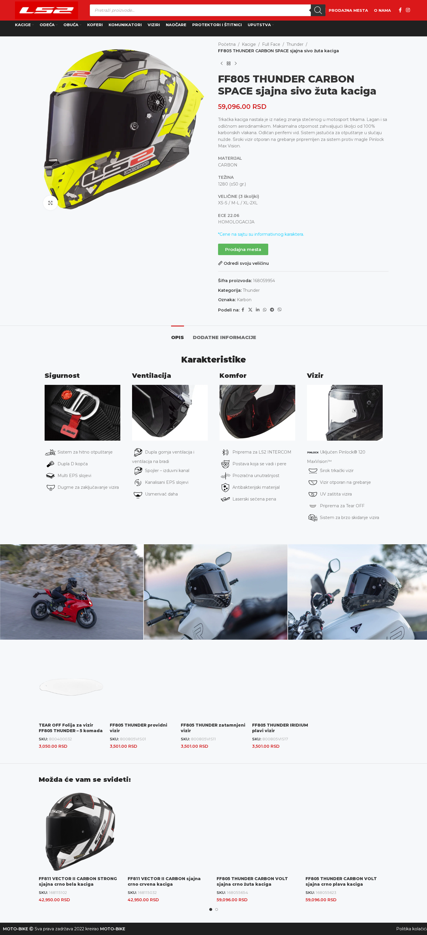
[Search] (318, 10)
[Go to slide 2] (216, 909)
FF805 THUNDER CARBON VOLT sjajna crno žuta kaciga (252, 881)
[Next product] (235, 63)
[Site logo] (46, 10)
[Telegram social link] (272, 310)
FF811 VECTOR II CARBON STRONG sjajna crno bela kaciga (78, 881)
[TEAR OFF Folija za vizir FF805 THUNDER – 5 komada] (71, 687)
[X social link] (250, 310)
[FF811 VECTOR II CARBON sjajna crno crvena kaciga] (169, 831)
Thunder (294, 44)
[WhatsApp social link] (264, 310)
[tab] (177, 334)
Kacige (249, 44)
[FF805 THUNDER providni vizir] (142, 687)
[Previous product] (221, 63)
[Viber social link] (279, 310)
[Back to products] (228, 63)
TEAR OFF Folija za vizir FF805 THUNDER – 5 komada (71, 728)
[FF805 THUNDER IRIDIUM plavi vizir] (284, 687)
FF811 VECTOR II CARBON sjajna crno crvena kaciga (164, 881)
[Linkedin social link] (257, 310)
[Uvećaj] (50, 203)
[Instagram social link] (408, 10)
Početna (227, 44)
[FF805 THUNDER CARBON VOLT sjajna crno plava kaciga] (347, 831)
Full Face (271, 44)
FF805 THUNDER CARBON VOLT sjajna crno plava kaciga (341, 881)
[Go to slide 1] (210, 909)
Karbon (244, 299)
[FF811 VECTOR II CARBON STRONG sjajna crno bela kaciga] (80, 831)
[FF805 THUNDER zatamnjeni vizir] (213, 687)
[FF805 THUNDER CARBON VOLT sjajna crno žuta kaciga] (258, 831)
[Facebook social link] (400, 10)
